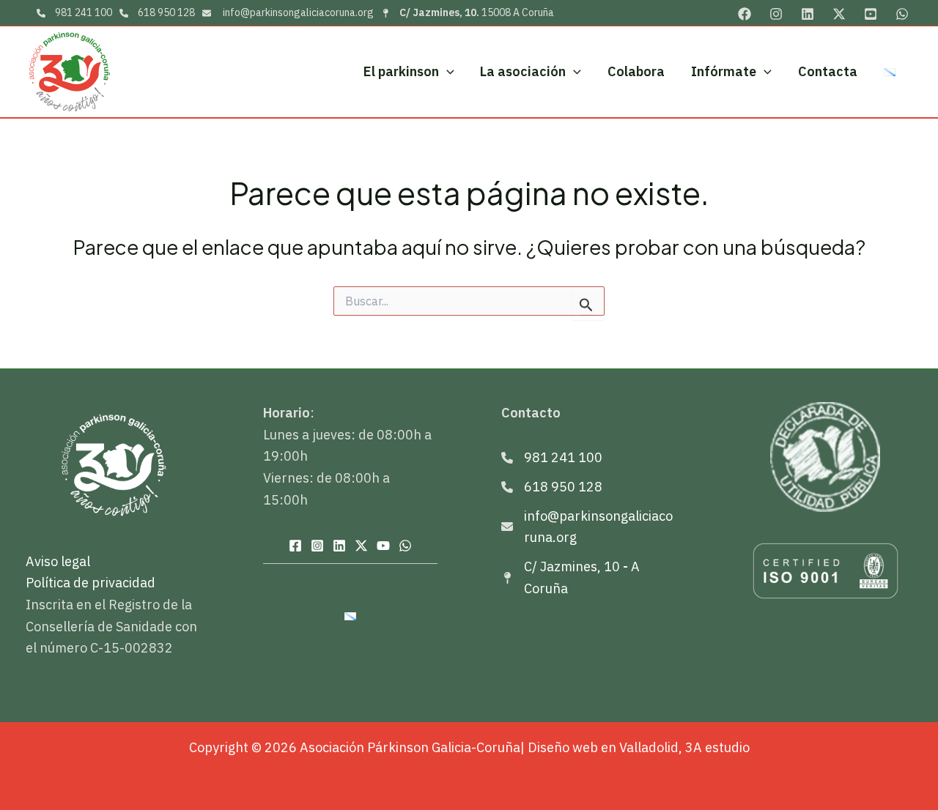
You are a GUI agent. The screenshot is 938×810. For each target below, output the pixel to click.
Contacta (827, 71)
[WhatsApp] (902, 14)
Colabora (636, 71)
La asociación (523, 71)
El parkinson (401, 71)
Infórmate (723, 71)
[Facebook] (744, 14)
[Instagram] (776, 14)
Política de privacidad (90, 582)
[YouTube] (870, 14)
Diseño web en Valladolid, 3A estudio (639, 747)
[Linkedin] (807, 14)
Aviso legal (58, 561)
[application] (446, 72)
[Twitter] (839, 14)
